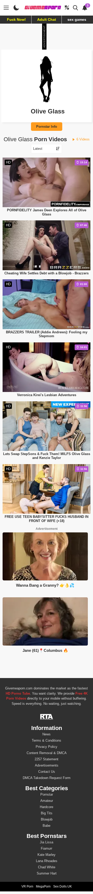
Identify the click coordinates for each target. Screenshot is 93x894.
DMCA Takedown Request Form (47, 778)
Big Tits (46, 813)
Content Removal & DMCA (47, 753)
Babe (46, 826)
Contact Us (46, 772)
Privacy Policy (46, 747)
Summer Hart (47, 873)
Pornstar (46, 794)
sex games (76, 19)
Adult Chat (46, 19)
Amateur (46, 801)
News (46, 734)
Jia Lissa (46, 842)
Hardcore (46, 807)
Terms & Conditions (46, 740)
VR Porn (27, 886)
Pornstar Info (46, 126)
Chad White (46, 867)
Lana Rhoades (46, 861)
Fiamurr (46, 848)
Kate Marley (46, 855)
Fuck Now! (16, 19)
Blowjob (46, 819)
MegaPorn (43, 886)
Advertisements (46, 765)
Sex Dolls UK (62, 886)
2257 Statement (46, 759)
